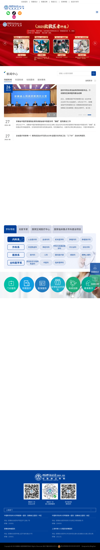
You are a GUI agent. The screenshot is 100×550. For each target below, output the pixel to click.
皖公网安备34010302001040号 (70, 546)
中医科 (46, 262)
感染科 (72, 255)
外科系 (16, 247)
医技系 (16, 255)
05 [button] (17, 459)
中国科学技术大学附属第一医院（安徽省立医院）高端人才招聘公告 (32, 162)
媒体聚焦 (41, 80)
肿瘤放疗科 (86, 239)
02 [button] (4, 459)
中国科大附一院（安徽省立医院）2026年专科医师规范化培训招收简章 (33, 167)
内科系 (16, 239)
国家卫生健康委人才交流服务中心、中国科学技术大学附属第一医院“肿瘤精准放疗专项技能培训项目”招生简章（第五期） (46, 173)
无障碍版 (64, 2)
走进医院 (24, 2)
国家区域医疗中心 (41, 229)
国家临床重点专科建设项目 (67, 229)
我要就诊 (34, 2)
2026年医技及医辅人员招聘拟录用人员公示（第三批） (27, 178)
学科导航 (10, 229)
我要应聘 (44, 2)
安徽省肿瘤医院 (9, 529)
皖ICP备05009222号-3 (50, 546)
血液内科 (46, 239)
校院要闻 (30, 80)
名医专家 (23, 229)
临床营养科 (59, 262)
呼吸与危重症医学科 (59, 247)
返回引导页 (75, 2)
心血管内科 (32, 239)
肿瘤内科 (72, 239)
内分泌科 (72, 247)
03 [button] (8, 459)
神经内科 (46, 247)
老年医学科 (59, 239)
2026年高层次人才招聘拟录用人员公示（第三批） (25, 189)
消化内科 (86, 247)
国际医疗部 (59, 255)
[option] (50, 43)
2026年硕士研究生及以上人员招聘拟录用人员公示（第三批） (30, 184)
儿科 (46, 255)
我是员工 (54, 2)
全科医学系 (16, 262)
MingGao (93, 546)
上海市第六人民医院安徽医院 (62, 529)
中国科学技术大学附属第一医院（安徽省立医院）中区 (23, 515)
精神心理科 (86, 255)
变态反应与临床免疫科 (32, 263)
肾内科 (32, 255)
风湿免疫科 (32, 247)
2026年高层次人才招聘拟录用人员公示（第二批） (25, 200)
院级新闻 (8, 80)
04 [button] (13, 459)
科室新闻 (19, 80)
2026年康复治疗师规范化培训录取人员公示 (23, 195)
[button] (5, 43)
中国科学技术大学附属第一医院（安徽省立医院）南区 (70, 515)
